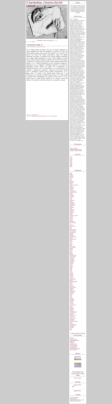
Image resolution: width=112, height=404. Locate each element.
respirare (72, 293)
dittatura (71, 210)
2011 (71, 161)
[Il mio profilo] (77, 357)
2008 (71, 165)
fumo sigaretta (73, 232)
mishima (71, 262)
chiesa (71, 193)
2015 (71, 157)
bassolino (72, 181)
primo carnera (73, 287)
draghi (71, 214)
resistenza (72, 292)
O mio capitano (73, 347)
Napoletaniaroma (73, 345)
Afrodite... (72, 338)
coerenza (72, 195)
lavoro (71, 249)
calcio (71, 186)
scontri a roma (73, 305)
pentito (71, 280)
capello (71, 188)
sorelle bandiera (73, 312)
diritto (71, 208)
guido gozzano (73, 239)
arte (71, 179)
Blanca (71, 148)
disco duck (72, 209)
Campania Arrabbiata (74, 340)
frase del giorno (73, 229)
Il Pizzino (72, 342)
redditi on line (72, 290)
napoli (71, 267)
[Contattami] (78, 356)
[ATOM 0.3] (77, 365)
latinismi (71, 248)
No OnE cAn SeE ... (74, 346)
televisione (72, 319)
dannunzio (72, 202)
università (72, 326)
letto (71, 252)
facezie (71, 220)
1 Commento (39, 116)
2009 (71, 164)
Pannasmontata (73, 398)
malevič (71, 254)
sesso (71, 306)
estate (71, 219)
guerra (71, 237)
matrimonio (72, 259)
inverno (71, 241)
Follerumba (72, 341)
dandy (71, 201)
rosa (71, 296)
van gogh (72, 327)
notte (71, 270)
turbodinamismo (73, 324)
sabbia (71, 297)
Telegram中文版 (73, 149)
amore (71, 177)
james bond (72, 246)
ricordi (33, 41)
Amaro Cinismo (73, 339)
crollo (71, 199)
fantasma (72, 221)
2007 (71, 166)
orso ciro (72, 276)
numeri (71, 272)
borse (71, 183)
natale (71, 268)
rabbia (71, 289)
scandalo (72, 303)
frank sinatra (72, 226)
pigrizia (71, 282)
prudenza (72, 288)
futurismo (72, 233)
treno (71, 322)
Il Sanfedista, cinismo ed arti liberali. (45, 40)
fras (71, 227)
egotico (71, 216)
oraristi (71, 275)
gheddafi (72, 235)
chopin (71, 194)
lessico (71, 250)
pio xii (71, 283)
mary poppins (73, 256)
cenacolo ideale (73, 192)
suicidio (71, 314)
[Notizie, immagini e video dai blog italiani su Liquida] (77, 389)
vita (70, 328)
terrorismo (72, 320)
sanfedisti (72, 299)
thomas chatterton (74, 321)
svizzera (72, 316)
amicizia (71, 176)
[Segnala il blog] (77, 367)
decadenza (72, 203)
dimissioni (72, 207)
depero (71, 206)
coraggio (72, 196)
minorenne (72, 261)
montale (71, 263)
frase (71, 228)
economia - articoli (74, 215)
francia (71, 225)
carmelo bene (73, 190)
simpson (72, 309)
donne (71, 213)
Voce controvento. (74, 349)
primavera (72, 286)
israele (71, 243)
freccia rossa (73, 230)
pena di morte (73, 279)
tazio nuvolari (73, 317)
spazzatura (72, 313)
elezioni (71, 217)
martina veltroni (73, 255)
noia (71, 269)
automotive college (74, 150)
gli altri (76, 148)
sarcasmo (72, 300)
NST (80, 401)
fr (70, 223)
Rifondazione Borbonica (75, 348)
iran (70, 242)
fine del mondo (73, 222)
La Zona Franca (73, 343)
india (71, 240)
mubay (71, 266)
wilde (71, 329)
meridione (72, 260)
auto (71, 180)
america (71, 175)
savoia (71, 302)
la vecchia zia (73, 247)
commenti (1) (54, 116)
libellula (71, 253)
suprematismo (73, 315)
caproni (71, 189)
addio (34, 114)
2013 (71, 159)
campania (72, 187)
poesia (71, 284)
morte (71, 265)
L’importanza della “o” (35, 45)
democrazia (72, 205)
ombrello (72, 274)
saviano (71, 301)
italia (71, 244)
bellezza (71, 182)
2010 (71, 163)
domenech (72, 212)
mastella (71, 257)
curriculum (72, 200)
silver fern (72, 308)
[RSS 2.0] (77, 363)
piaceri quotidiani (73, 281)
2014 (71, 158)
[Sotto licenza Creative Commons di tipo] (77, 359)
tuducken (72, 323)
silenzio (71, 307)
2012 (71, 160)
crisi (71, 197)
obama (71, 273)
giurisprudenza (73, 236)
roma (71, 295)
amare (71, 174)
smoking (72, 310)
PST (77, 401)
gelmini (71, 234)
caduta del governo (74, 185)
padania (71, 277)
